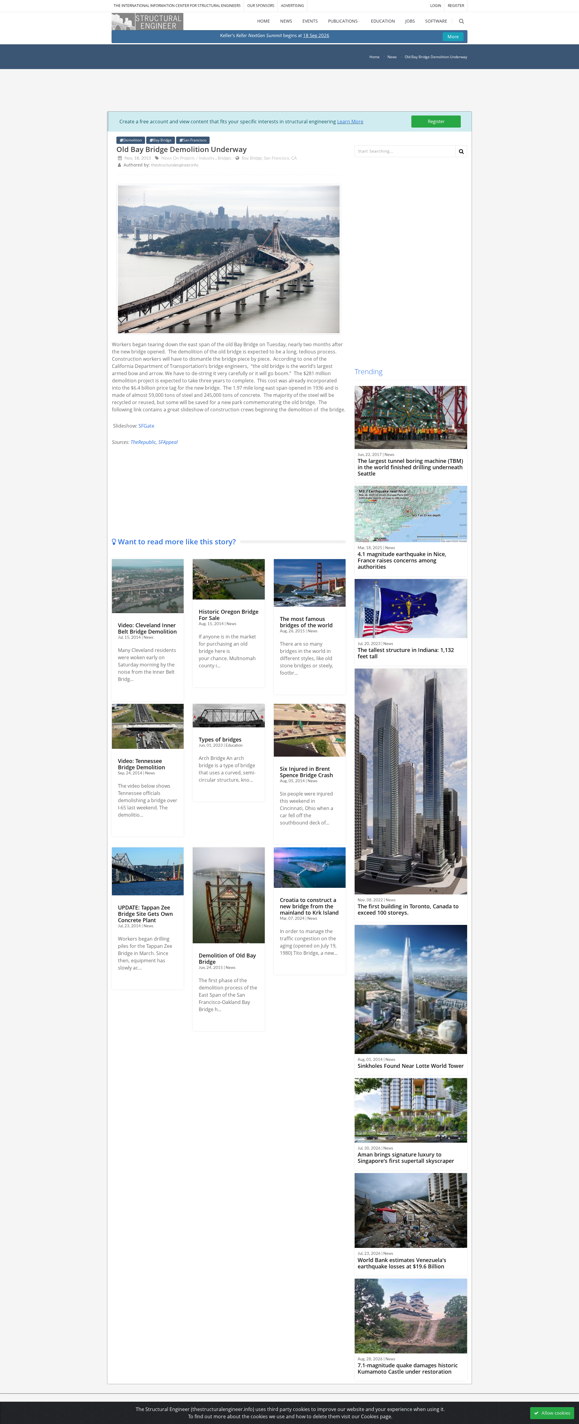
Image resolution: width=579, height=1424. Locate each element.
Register (436, 121)
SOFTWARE (436, 21)
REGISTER (456, 5)
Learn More (350, 121)
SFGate (146, 425)
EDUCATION (383, 21)
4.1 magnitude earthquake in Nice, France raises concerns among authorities (402, 560)
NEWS (286, 21)
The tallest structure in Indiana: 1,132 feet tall (406, 653)
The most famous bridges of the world (306, 622)
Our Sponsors (260, 5)
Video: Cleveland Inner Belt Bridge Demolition (147, 628)
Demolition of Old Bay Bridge (227, 958)
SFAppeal (168, 442)
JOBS (410, 21)
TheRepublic (143, 442)
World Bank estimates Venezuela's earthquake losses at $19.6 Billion (402, 1263)
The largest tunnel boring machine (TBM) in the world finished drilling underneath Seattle (410, 467)
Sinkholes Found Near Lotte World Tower (411, 1065)
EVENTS (310, 21)
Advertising (292, 5)
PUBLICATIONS (343, 21)
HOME (263, 21)
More (453, 36)
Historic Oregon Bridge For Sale (228, 615)
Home (374, 56)
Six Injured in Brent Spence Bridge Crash (306, 772)
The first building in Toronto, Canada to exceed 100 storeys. (408, 909)
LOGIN (435, 5)
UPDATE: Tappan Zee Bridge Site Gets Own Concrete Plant (145, 914)
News (392, 56)
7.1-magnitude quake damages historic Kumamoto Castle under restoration (408, 1368)
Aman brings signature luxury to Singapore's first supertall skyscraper (406, 1157)
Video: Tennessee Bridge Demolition (141, 764)
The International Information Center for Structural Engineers (177, 5)
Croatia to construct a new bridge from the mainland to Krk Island (309, 906)
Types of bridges (220, 739)
